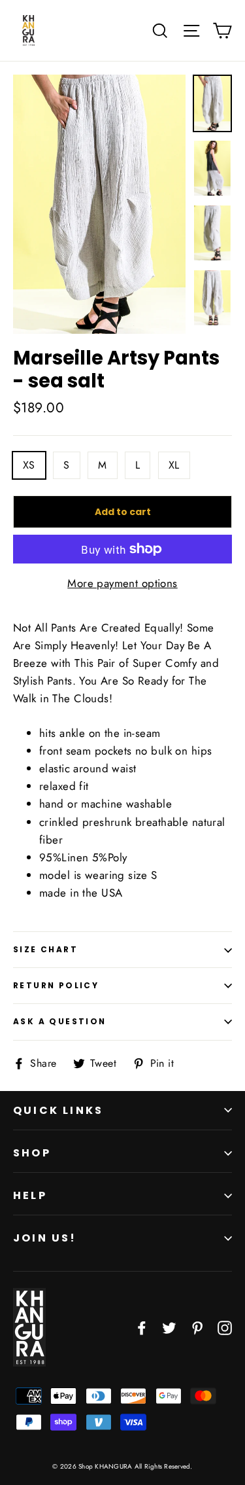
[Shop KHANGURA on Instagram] (225, 1327)
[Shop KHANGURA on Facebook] (142, 1327)
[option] (99, 204)
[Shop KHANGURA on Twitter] (169, 1327)
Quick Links (58, 1110)
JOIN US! (45, 1237)
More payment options (122, 583)
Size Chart (45, 949)
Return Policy (56, 985)
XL (174, 465)
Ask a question (59, 1021)
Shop (32, 1152)
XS (29, 465)
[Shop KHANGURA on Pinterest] (197, 1327)
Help (30, 1195)
